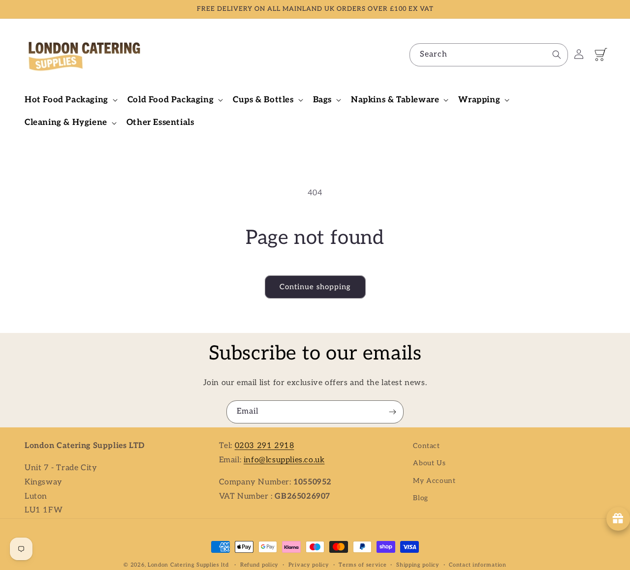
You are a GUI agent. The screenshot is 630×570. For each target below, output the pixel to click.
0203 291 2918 (264, 445)
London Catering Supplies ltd (188, 565)
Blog (420, 497)
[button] (70, 100)
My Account (434, 480)
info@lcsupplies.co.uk (284, 459)
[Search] (556, 54)
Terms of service (362, 564)
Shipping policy (418, 564)
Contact (426, 446)
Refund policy (259, 564)
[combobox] (488, 55)
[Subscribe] (392, 411)
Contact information (477, 564)
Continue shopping (315, 286)
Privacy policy (308, 564)
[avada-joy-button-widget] (618, 519)
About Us (429, 463)
